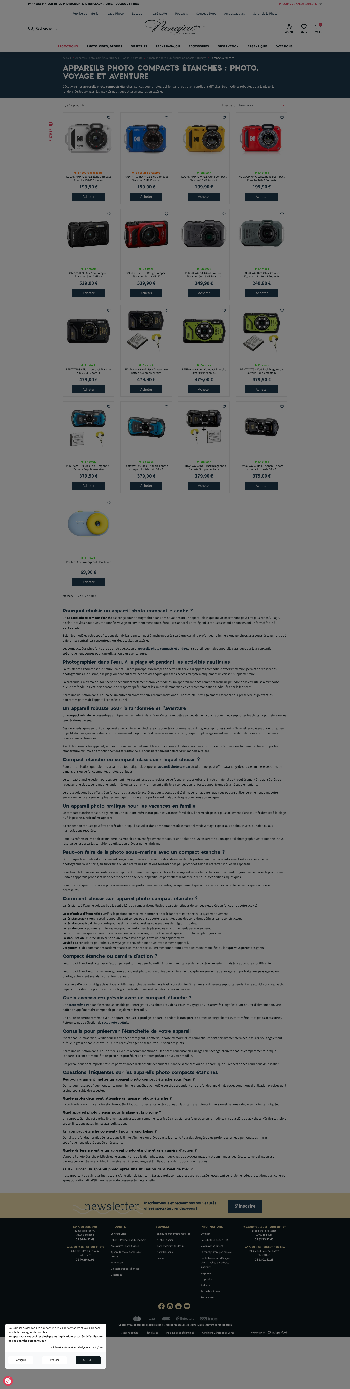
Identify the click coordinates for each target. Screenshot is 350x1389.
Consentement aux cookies (8, 1381)
